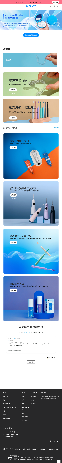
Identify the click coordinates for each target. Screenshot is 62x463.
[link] (13, 150)
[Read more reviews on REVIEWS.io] (51, 358)
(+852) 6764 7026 (8, 436)
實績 (23, 413)
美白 (4, 400)
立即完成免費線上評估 (31, 35)
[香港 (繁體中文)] (58, 461)
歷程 (23, 404)
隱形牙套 (5, 396)
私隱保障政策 (26, 449)
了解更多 (13, 93)
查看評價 (31, 362)
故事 (23, 400)
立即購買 (55, 2)
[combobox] (58, 461)
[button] (3, 6)
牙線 (4, 411)
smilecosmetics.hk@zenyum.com (13, 432)
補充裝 (5, 415)
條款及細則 (43, 449)
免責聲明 (35, 449)
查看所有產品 (6, 418)
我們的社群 (25, 417)
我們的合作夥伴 (25, 408)
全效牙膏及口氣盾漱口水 (9, 407)
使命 (23, 396)
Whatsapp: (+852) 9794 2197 (49, 398)
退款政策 (17, 449)
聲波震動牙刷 (6, 404)
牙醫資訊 (33, 404)
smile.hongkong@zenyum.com (50, 396)
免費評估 (13, 90)
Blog (32, 400)
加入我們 (24, 420)
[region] (31, 344)
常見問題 (33, 396)
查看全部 (56, 128)
